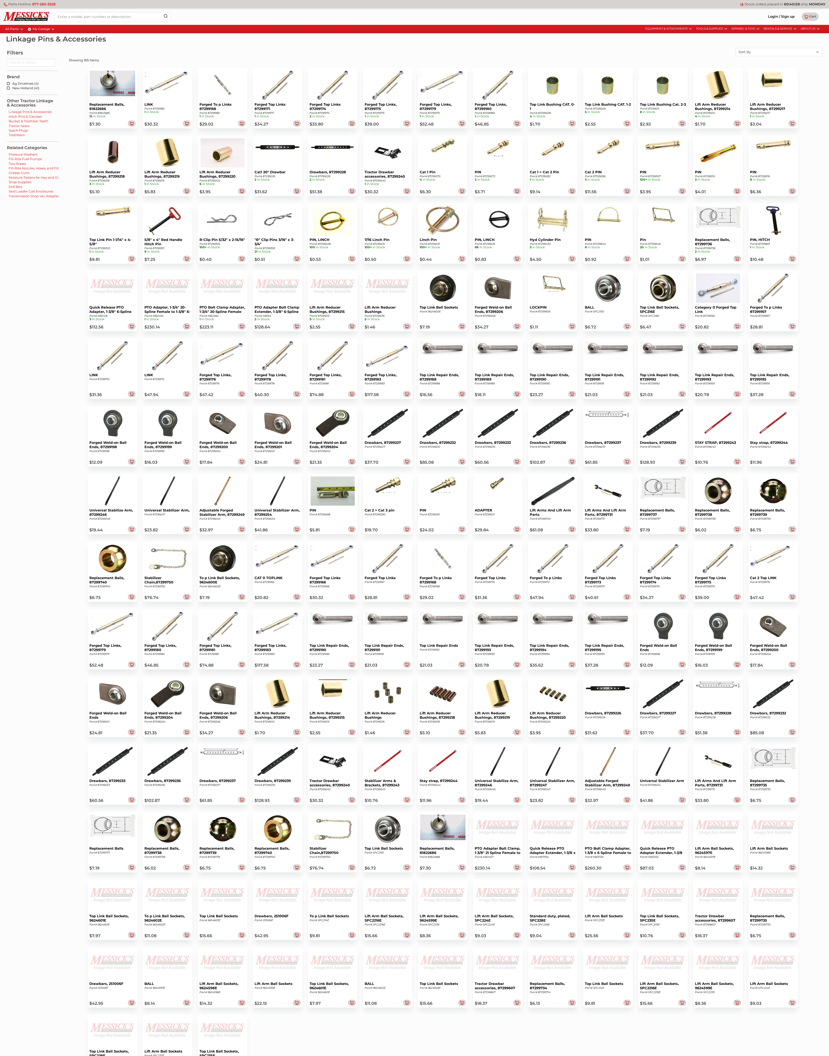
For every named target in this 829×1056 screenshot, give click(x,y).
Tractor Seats (19, 126)
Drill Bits (15, 187)
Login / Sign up (781, 16)
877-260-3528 (43, 4)
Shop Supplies (20, 182)
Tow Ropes (17, 164)
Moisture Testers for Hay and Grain (36, 177)
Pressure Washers (23, 154)
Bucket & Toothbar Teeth (28, 121)
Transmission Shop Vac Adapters (35, 196)
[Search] (165, 16)
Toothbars (17, 135)
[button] (810, 17)
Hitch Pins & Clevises (25, 117)
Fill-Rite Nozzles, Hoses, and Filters (36, 168)
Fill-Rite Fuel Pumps (25, 159)
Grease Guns (19, 173)
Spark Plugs (18, 130)
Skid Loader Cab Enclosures (31, 191)
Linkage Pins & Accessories (30, 112)
